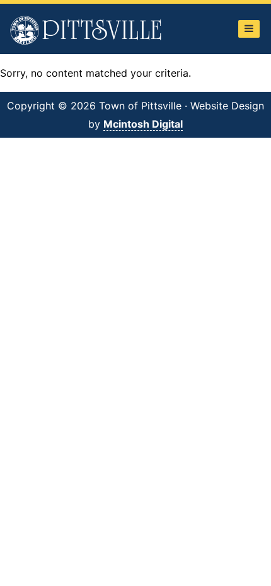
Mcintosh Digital (143, 124)
